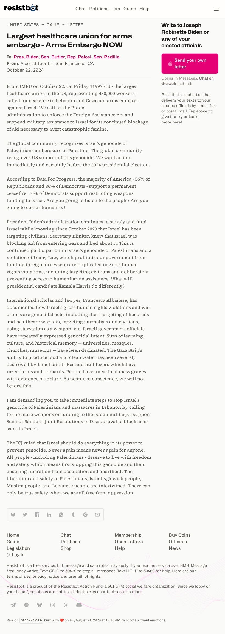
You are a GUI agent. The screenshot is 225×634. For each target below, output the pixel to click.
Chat (80, 8)
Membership (128, 535)
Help (144, 8)
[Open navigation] (216, 8)
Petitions (98, 8)
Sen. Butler (53, 57)
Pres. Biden (26, 57)
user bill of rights (84, 576)
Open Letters (129, 541)
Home (13, 535)
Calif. (53, 24)
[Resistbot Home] (21, 13)
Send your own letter (190, 63)
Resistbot (170, 94)
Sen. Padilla (107, 57)
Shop (66, 548)
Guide (129, 8)
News (175, 548)
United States (23, 24)
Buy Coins (179, 535)
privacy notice (45, 576)
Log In (18, 554)
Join (116, 8)
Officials (178, 541)
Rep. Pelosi (79, 57)
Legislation (18, 548)
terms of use (18, 576)
